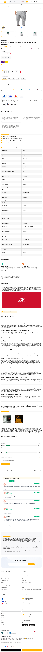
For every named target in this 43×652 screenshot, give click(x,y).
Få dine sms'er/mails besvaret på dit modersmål (32, 616)
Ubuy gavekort (25, 585)
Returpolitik (24, 580)
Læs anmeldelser (36, 480)
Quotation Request (5, 578)
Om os (26, 644)
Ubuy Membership (4, 591)
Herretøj (12, 4)
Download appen (25, 575)
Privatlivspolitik (21, 644)
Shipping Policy (4, 587)
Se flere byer (3, 627)
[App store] (25, 625)
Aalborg (2, 619)
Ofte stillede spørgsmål (26, 582)
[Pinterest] (13, 646)
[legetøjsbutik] (32, 625)
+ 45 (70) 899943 (26, 620)
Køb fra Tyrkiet (18, 639)
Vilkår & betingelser (13, 644)
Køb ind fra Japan (22, 638)
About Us (3, 575)
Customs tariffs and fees (6, 585)
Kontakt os (31, 644)
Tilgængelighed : (4, 48)
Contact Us (3, 576)
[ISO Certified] (11, 633)
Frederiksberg (4, 620)
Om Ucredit (24, 584)
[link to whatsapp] (18, 28)
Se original (8, 6)
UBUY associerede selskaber (27, 591)
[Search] (27, 2)
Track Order (3, 584)
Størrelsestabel (38, 76)
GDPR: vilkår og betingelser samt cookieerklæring (31, 589)
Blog (23, 587)
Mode (7, 4)
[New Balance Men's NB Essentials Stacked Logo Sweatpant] (21, 18)
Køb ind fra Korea (4, 639)
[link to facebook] (21, 28)
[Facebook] (5, 646)
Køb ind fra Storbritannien (12, 638)
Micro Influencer (4, 589)
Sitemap (2, 582)
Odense (2, 617)
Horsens (2, 626)
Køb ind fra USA (4, 638)
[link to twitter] (24, 28)
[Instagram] (7, 646)
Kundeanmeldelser (25, 578)
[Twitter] (11, 646)
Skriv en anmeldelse (5, 463)
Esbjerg (2, 622)
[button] (31, 1)
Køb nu (32, 650)
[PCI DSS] (3, 633)
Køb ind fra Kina (11, 639)
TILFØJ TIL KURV (11, 650)
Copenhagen (3, 613)
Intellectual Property (5, 580)
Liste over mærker (25, 576)
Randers (3, 624)
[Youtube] (9, 646)
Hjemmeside (3, 4)
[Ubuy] (4, 1)
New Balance (3, 6)
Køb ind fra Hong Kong (30, 638)
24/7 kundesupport (29, 614)
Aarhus (2, 615)
